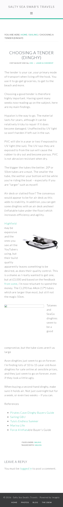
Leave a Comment (44, 63)
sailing (38, 445)
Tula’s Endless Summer (24, 421)
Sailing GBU (18, 417)
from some (10, 283)
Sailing (37, 442)
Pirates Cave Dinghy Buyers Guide (32, 412)
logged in (26, 468)
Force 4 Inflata (19, 429)
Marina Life (17, 425)
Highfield (10, 223)
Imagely (56, 497)
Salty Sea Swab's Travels (31, 6)
